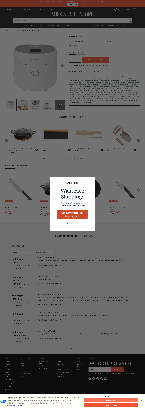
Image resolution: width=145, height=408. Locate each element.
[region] (72, 401)
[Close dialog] (91, 179)
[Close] (142, 401)
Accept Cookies (111, 405)
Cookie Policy (16, 405)
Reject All (111, 400)
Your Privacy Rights (111, 396)
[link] (72, 201)
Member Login (72, 224)
